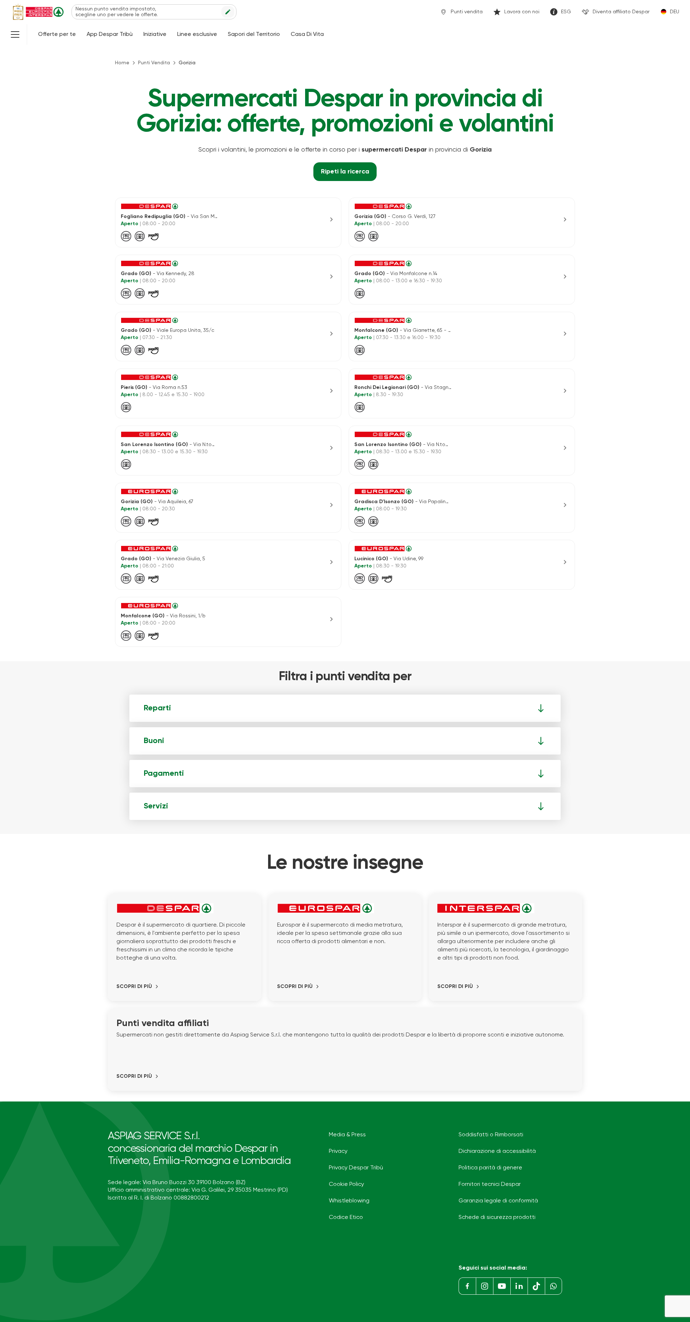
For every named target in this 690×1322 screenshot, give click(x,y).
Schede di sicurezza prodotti (497, 1217)
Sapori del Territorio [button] (254, 34)
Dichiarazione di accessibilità (497, 1151)
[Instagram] (484, 1286)
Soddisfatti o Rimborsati (491, 1135)
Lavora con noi (521, 11)
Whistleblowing (349, 1201)
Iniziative (154, 34)
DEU (674, 11)
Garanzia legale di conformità (498, 1201)
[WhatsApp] (553, 1286)
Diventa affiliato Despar (621, 11)
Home (122, 62)
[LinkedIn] (519, 1286)
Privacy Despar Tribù (356, 1168)
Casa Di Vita (307, 34)
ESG (566, 11)
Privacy (338, 1151)
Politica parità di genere (490, 1168)
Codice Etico (346, 1217)
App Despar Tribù (110, 34)
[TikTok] (536, 1286)
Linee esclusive (197, 34)
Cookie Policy (346, 1184)
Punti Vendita (154, 62)
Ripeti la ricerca (345, 171)
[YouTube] (501, 1286)
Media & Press (347, 1135)
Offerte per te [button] (57, 34)
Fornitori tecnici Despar (490, 1184)
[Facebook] (467, 1286)
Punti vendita (467, 11)
